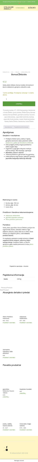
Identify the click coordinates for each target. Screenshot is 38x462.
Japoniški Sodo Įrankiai (10, 119)
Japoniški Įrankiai (9, 117)
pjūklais (15, 143)
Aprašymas (8, 127)
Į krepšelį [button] (6, 397)
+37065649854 (19, 8)
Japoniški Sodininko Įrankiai (25, 117)
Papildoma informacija (21, 127)
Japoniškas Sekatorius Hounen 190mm (8, 391)
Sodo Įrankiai (17, 112)
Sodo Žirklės (29, 121)
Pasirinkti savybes (9, 323)
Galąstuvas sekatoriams (13, 215)
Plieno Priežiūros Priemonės (8, 317)
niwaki (21, 119)
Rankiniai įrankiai (29, 119)
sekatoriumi (9, 143)
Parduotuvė (6, 72)
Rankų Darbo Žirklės (11, 121)
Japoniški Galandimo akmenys (14, 217)
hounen (32, 115)
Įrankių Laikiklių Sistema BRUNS (7, 425)
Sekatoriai (21, 121)
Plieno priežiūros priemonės (14, 219)
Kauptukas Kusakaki (26, 389)
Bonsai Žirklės (12, 115)
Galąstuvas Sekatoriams (23, 317)
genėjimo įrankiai (23, 115)
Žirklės (17, 72)
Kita (12, 72)
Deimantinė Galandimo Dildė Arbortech (8, 351)
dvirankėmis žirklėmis (26, 143)
